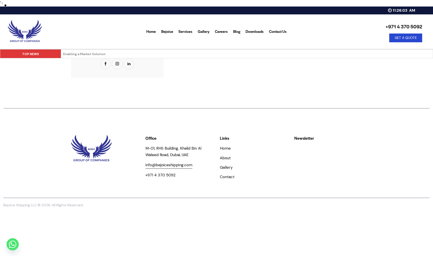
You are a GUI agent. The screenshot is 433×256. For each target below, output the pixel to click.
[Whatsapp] (13, 244)
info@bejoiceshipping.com (168, 164)
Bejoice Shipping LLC (20, 205)
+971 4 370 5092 (160, 175)
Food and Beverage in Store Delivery (92, 54)
